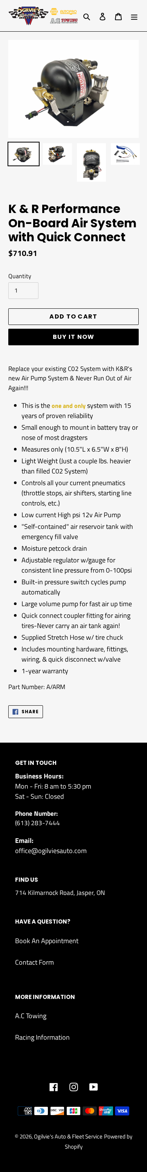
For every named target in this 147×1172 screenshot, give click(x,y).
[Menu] (134, 16)
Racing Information (42, 1037)
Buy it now (74, 336)
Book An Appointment (46, 941)
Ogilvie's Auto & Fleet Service (68, 1136)
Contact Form (34, 962)
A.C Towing (30, 1016)
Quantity (19, 275)
